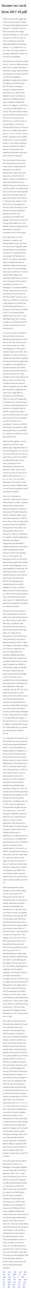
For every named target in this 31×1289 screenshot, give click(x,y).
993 (14, 1287)
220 (24, 1287)
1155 (24, 1274)
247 (15, 1282)
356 (10, 1277)
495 (4, 1284)
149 (20, 1272)
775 (19, 1284)
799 (4, 1272)
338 (14, 1284)
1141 (19, 1279)
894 (25, 1272)
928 (9, 1284)
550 (24, 1284)
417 (20, 1282)
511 (19, 1274)
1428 (22, 1277)
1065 (9, 1282)
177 (4, 1287)
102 (4, 1274)
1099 (14, 1274)
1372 (9, 1272)
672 (9, 1274)
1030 (9, 1279)
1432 (4, 1277)
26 (14, 1277)
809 (9, 1287)
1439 (15, 1272)
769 (14, 1279)
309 (19, 1287)
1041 (25, 1279)
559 (4, 1282)
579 (25, 1282)
